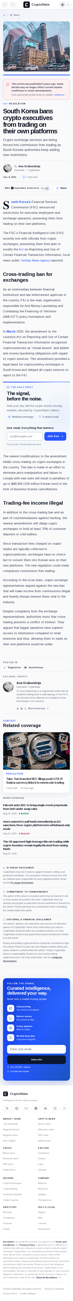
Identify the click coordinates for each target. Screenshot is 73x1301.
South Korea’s (21, 201)
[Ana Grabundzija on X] (17, 708)
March (11, 331)
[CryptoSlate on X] (7, 1108)
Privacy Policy (27, 1245)
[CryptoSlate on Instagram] (55, 1108)
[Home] (4, 15)
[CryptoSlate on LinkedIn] (45, 1108)
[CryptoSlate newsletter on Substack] (26, 1108)
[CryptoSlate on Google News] (17, 1108)
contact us (59, 95)
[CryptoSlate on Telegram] (36, 1108)
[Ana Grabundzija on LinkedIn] (21, 708)
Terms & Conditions (54, 1289)
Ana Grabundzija (29, 166)
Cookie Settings (28, 1293)
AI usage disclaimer (21, 882)
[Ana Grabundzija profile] (8, 687)
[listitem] (12, 667)
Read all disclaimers (47, 1277)
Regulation (17, 104)
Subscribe (36, 1059)
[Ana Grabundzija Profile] (7, 168)
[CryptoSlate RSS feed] (64, 1108)
